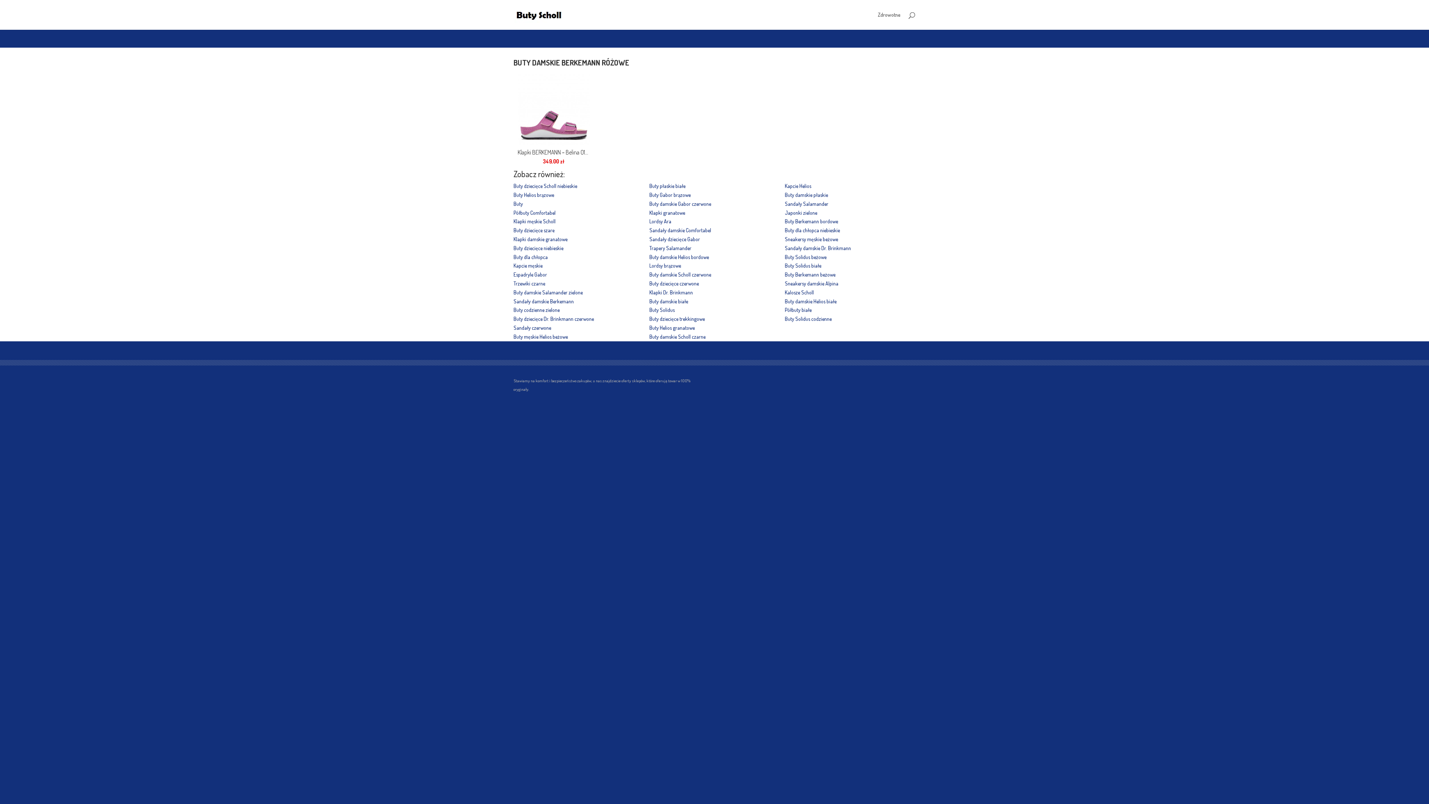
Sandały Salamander (806, 204)
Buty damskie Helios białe (811, 301)
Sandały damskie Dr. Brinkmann (818, 248)
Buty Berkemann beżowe (810, 274)
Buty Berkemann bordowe (811, 221)
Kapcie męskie (528, 265)
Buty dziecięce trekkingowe (677, 319)
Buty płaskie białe (667, 186)
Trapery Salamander (670, 248)
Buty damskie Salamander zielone (548, 292)
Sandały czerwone (532, 328)
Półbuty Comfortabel (535, 213)
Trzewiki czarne (529, 283)
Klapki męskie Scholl (535, 221)
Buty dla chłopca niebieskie (812, 230)
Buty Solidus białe (803, 265)
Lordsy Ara (660, 221)
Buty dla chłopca (531, 257)
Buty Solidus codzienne (808, 319)
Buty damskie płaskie (806, 195)
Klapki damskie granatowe (541, 239)
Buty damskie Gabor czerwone (680, 204)
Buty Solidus (662, 310)
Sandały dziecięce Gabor (674, 239)
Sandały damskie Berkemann (544, 301)
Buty (518, 204)
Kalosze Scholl (799, 292)
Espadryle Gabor (530, 274)
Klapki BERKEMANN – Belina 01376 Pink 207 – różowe (554, 152)
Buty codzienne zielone (537, 310)
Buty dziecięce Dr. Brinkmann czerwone (554, 319)
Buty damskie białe (668, 301)
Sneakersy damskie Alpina (811, 283)
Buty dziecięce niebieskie (538, 248)
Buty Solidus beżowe (806, 257)
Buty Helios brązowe (534, 195)
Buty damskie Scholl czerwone (680, 274)
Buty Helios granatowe (672, 328)
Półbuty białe (798, 310)
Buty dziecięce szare (534, 230)
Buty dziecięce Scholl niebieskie (545, 186)
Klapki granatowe (667, 213)
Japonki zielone (801, 213)
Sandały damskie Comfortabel (680, 230)
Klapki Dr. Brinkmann (671, 292)
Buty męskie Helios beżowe (541, 337)
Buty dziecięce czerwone (674, 283)
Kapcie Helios (798, 186)
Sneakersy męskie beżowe (811, 239)
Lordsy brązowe (665, 265)
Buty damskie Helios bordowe (679, 257)
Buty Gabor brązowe (670, 195)
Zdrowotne (889, 15)
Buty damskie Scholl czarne (677, 337)
